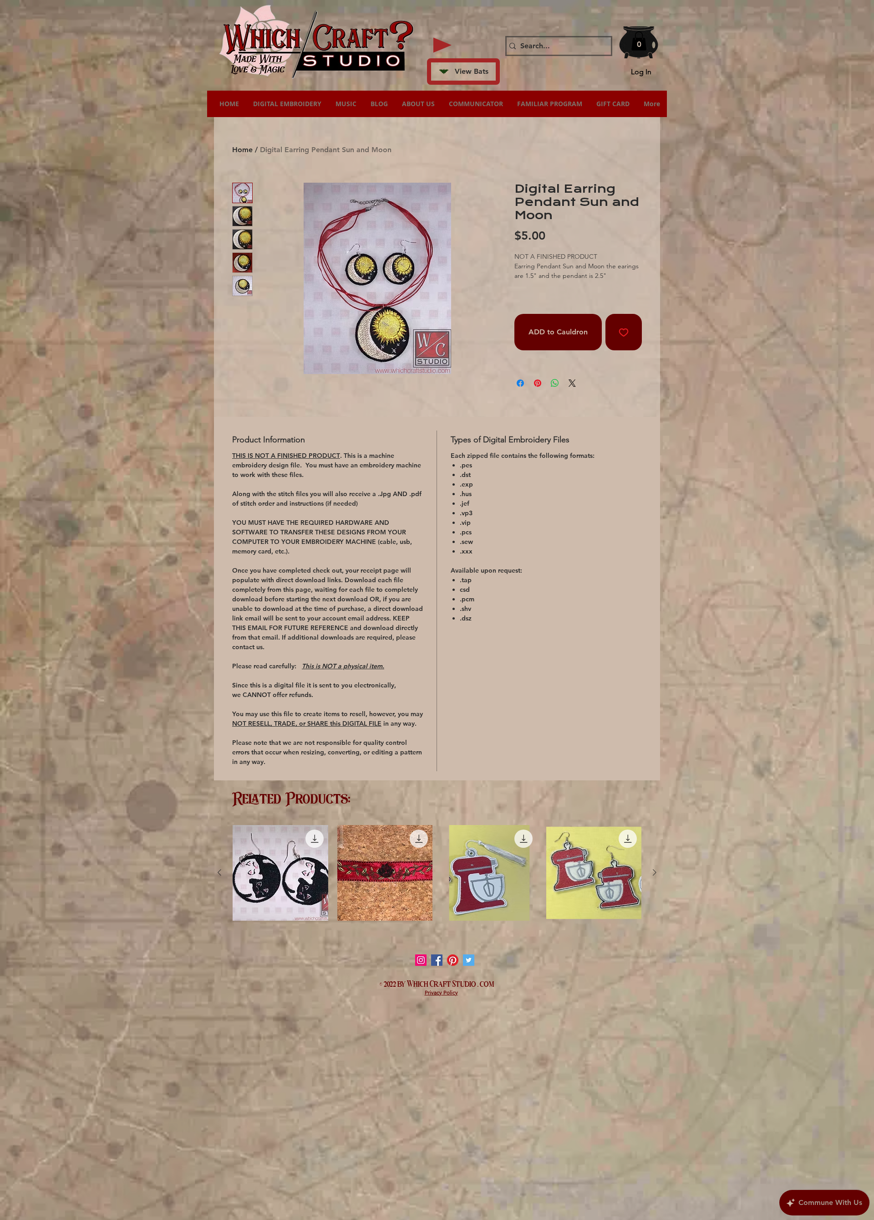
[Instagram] (421, 960)
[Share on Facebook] (520, 383)
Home (242, 149)
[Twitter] (468, 960)
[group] (437, 873)
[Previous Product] (219, 872)
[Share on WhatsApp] (554, 383)
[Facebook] (436, 960)
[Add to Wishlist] (623, 332)
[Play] (442, 45)
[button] (639, 41)
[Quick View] (280, 873)
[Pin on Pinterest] (537, 383)
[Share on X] (572, 383)
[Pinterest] (452, 960)
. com (486, 983)
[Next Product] (654, 872)
